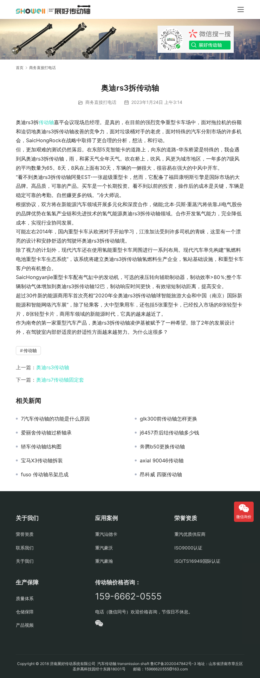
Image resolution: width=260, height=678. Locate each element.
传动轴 (46, 122)
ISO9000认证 (188, 547)
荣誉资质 (25, 534)
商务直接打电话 (100, 102)
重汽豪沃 (104, 547)
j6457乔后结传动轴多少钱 (169, 432)
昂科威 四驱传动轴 (161, 474)
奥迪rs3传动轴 (52, 367)
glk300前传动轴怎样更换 (168, 418)
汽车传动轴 (106, 663)
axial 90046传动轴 (162, 460)
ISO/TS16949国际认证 (197, 561)
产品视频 (25, 625)
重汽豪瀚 (104, 561)
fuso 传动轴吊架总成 (44, 474)
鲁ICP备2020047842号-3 (173, 663)
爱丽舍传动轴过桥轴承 (46, 432)
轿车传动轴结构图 (41, 446)
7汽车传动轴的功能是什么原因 (55, 418)
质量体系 (25, 598)
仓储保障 (25, 611)
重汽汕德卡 (106, 534)
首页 (19, 67)
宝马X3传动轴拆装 (42, 460)
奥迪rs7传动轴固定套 (60, 380)
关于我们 (25, 561)
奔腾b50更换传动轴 (162, 446)
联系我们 (25, 547)
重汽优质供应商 (189, 534)
